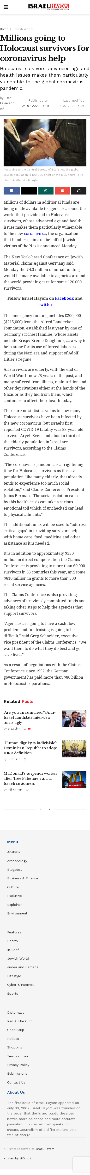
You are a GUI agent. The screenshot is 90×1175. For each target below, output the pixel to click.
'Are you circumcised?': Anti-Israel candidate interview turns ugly (29, 717)
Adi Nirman (15, 789)
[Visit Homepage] (48, 7)
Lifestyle (14, 976)
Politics (13, 1039)
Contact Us (16, 1082)
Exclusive (14, 896)
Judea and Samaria (22, 967)
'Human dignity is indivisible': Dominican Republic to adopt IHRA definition (30, 748)
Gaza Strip (15, 1030)
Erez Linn (14, 728)
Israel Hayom (45, 1149)
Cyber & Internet (20, 984)
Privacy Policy (18, 1065)
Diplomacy (16, 1012)
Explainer (14, 905)
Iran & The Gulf (19, 1021)
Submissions (17, 1073)
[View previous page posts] (40, 809)
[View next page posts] (49, 809)
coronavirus (35, 233)
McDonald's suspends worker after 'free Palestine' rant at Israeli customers (30, 778)
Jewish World (23, 29)
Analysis (14, 852)
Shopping (14, 1047)
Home (4, 29)
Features (14, 932)
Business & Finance (22, 878)
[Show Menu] (6, 7)
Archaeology (17, 861)
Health (12, 941)
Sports (12, 993)
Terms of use (17, 1056)
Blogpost (14, 869)
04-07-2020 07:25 (35, 106)
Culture (13, 887)
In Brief (13, 950)
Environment (17, 913)
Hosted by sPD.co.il (18, 1158)
